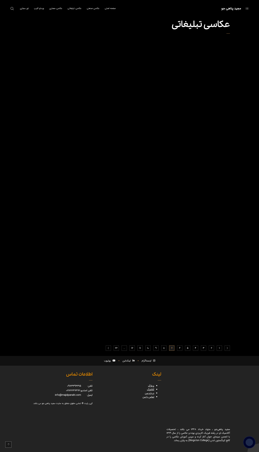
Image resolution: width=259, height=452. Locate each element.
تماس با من (148, 397)
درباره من (149, 393)
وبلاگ (151, 386)
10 (148, 348)
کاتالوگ (150, 389)
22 (116, 348)
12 (132, 348)
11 (140, 348)
